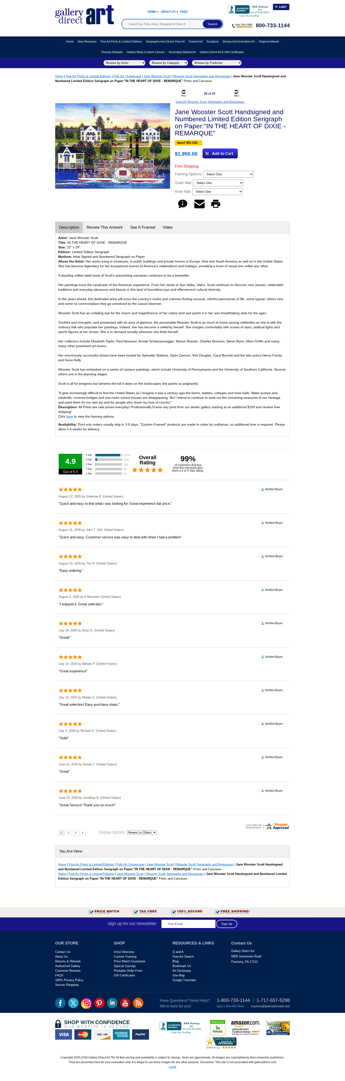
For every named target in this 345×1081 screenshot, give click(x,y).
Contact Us (62, 952)
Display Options (112, 832)
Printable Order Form (128, 970)
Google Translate (184, 980)
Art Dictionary (181, 970)
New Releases (87, 41)
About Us (168, 11)
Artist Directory (124, 952)
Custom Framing (125, 956)
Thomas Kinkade (112, 52)
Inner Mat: (183, 191)
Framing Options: (189, 174)
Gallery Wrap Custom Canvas (146, 52)
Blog (175, 961)
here (69, 416)
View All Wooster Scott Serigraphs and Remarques (210, 102)
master (82, 1034)
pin (99, 1003)
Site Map (178, 975)
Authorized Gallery (67, 966)
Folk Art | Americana (127, 76)
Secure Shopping (66, 985)
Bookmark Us (181, 966)
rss (138, 1003)
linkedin (112, 1003)
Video (167, 227)
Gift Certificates (124, 975)
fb (60, 1003)
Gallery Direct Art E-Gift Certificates (222, 52)
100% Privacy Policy (69, 980)
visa (63, 1034)
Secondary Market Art (182, 52)
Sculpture (213, 41)
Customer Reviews (68, 970)
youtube (125, 1003)
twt (73, 1003)
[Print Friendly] (215, 208)
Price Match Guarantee (129, 961)
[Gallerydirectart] (84, 13)
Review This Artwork (105, 227)
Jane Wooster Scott (157, 76)
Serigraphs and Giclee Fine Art (165, 41)
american (121, 1034)
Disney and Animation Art (239, 41)
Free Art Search (183, 956)
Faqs (184, 11)
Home (152, 11)
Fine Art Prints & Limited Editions (121, 41)
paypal (140, 1034)
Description (69, 227)
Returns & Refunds (68, 961)
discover (102, 1034)
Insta (86, 1003)
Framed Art (196, 41)
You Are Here (70, 851)
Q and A (178, 952)
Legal (172, 1067)
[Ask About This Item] (183, 208)
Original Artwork (269, 41)
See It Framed (142, 227)
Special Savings (125, 966)
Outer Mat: (184, 182)
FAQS (59, 975)
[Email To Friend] (199, 208)
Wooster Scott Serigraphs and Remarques (201, 76)
